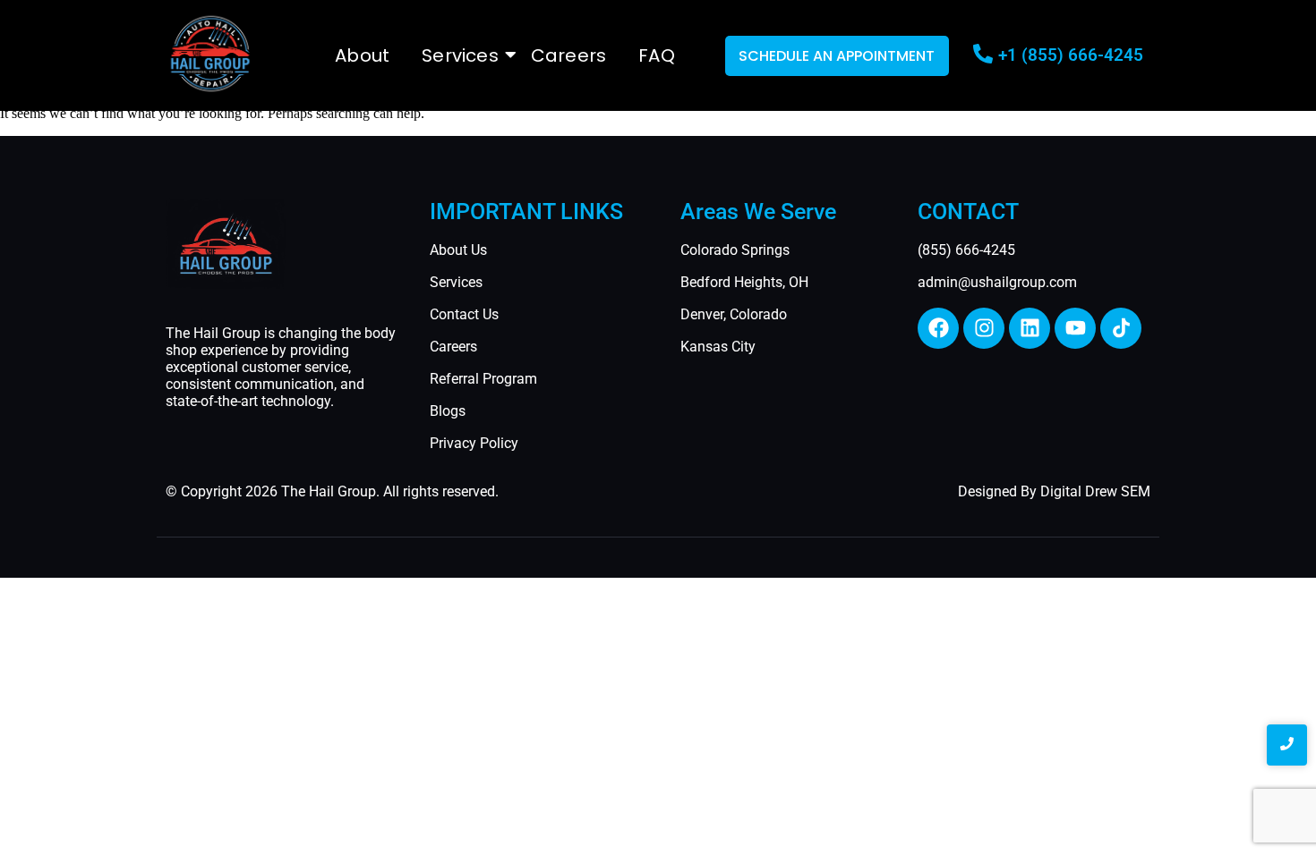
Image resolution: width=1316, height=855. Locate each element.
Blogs (448, 410)
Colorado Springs (735, 249)
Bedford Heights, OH (744, 282)
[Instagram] (983, 328)
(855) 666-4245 (966, 249)
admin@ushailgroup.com (997, 282)
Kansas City (718, 346)
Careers (568, 55)
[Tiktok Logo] (1120, 328)
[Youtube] (1075, 328)
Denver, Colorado (733, 314)
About (362, 55)
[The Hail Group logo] (210, 53)
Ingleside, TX (188, 593)
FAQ (656, 55)
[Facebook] (938, 328)
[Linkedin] (1029, 328)
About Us (458, 249)
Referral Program (483, 378)
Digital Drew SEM (1095, 491)
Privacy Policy (474, 443)
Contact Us (464, 314)
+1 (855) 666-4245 (1070, 55)
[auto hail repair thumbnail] (226, 244)
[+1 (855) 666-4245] (983, 55)
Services (460, 55)
